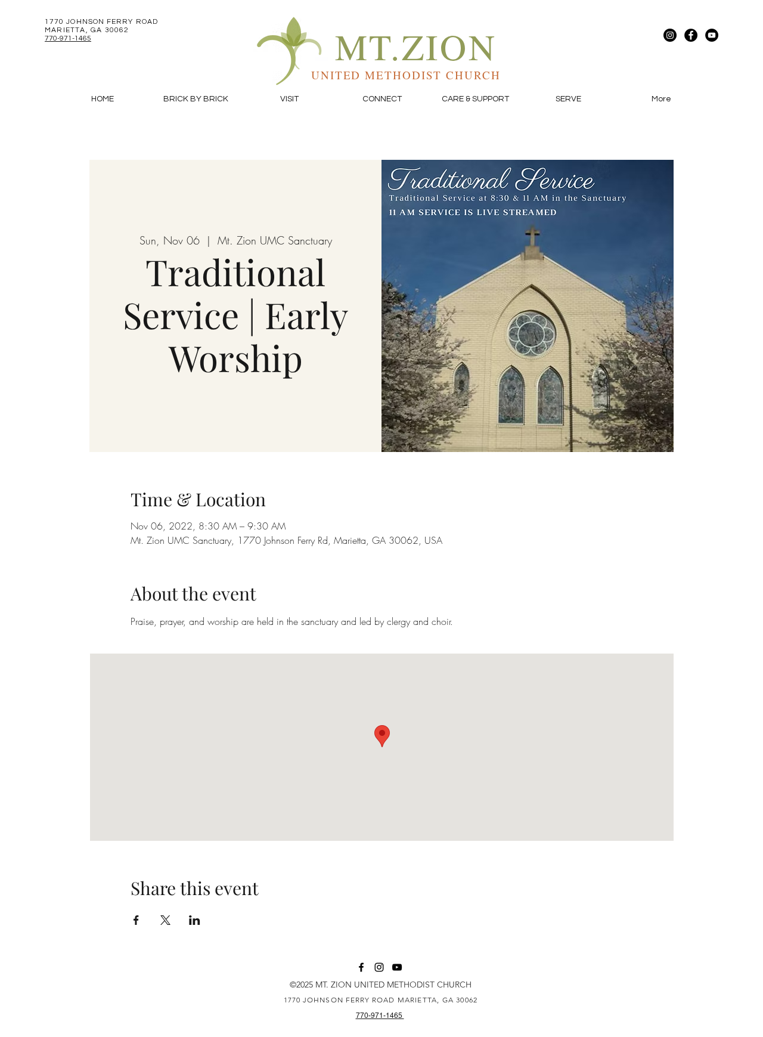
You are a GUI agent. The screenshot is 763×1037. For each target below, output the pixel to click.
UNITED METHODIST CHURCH (406, 74)
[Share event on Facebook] (136, 920)
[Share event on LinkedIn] (194, 920)
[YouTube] (711, 35)
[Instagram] (670, 35)
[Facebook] (690, 35)
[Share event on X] (165, 920)
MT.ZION (416, 46)
